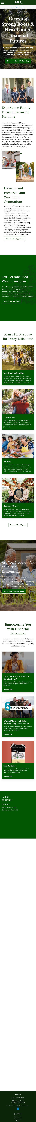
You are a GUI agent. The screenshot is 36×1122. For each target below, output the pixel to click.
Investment (18, 1119)
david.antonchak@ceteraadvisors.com (18, 1106)
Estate (18, 1121)
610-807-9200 (20, 1098)
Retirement (18, 1117)
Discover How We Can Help (18, 61)
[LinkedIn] (18, 1109)
